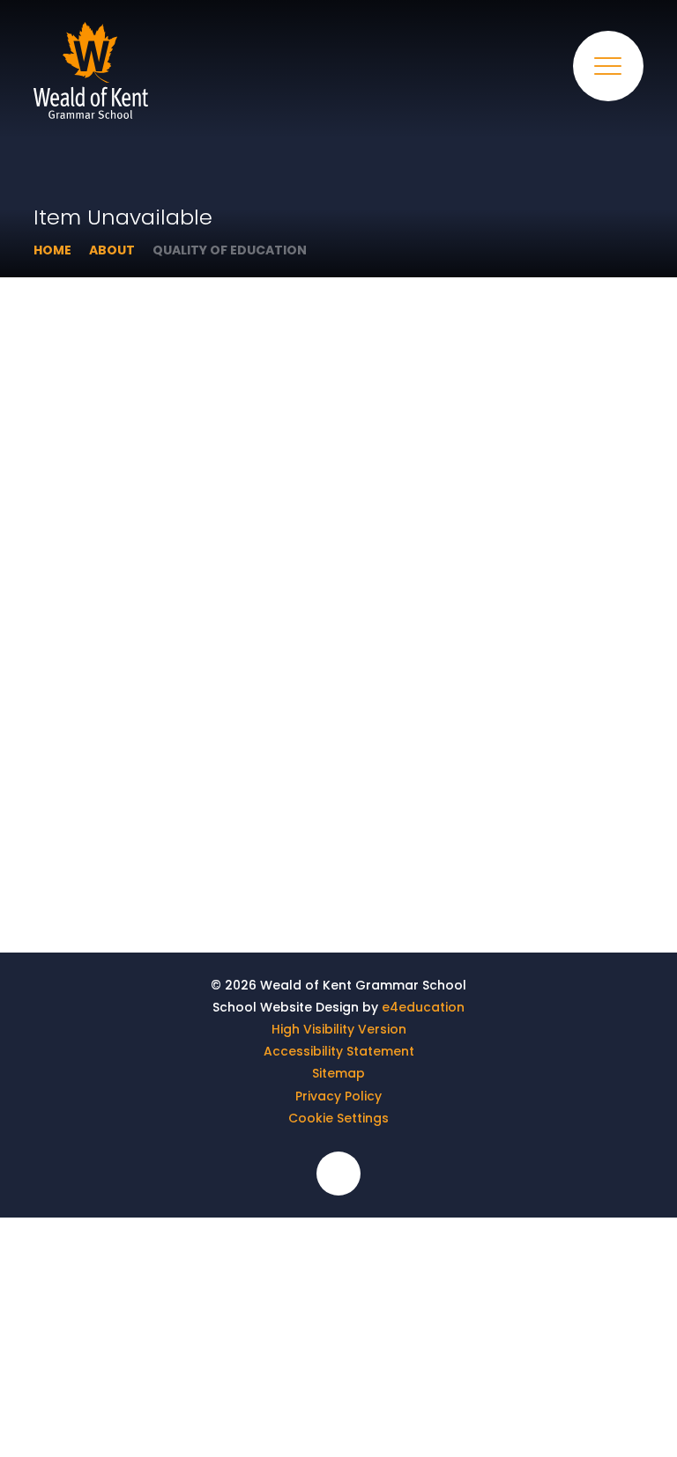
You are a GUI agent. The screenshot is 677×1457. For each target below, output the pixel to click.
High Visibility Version (339, 1029)
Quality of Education (230, 250)
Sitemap (338, 1073)
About (112, 250)
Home (52, 250)
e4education (423, 1007)
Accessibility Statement (339, 1051)
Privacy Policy (338, 1096)
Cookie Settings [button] (338, 1118)
